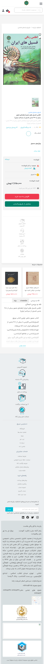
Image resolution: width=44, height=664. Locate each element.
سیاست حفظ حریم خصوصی (22, 460)
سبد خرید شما (22, 494)
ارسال (9, 509)
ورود (22, 436)
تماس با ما (22, 446)
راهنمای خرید (22, 475)
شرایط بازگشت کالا (22, 463)
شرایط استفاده (22, 456)
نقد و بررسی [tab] (35, 300)
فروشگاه (22, 428)
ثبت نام (22, 439)
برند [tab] (15, 300)
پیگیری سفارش (22, 484)
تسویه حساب (22, 487)
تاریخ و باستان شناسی (24, 27)
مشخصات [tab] (23, 300)
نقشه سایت (22, 470)
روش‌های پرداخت (22, 480)
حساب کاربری (22, 491)
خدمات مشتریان (22, 451)
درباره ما (22, 443)
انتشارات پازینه (36, 27)
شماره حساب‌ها (22, 432)
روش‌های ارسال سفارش (22, 467)
